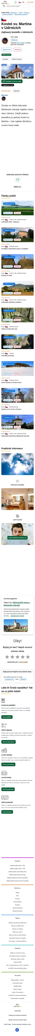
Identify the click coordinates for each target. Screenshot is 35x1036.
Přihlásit (15, 2)
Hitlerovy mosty (17, 932)
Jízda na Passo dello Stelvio (17, 935)
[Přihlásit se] (17, 180)
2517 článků (21, 43)
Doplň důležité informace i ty (17, 537)
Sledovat (14, 40)
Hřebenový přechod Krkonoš (17, 922)
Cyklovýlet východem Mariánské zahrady (15, 436)
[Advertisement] (17, 149)
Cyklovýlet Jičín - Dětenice (10, 222)
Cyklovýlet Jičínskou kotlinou (11, 302)
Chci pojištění (7, 717)
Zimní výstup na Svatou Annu (11, 382)
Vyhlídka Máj (17, 986)
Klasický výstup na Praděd (17, 938)
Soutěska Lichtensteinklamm (17, 995)
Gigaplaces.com (5, 2)
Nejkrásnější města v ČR (17, 868)
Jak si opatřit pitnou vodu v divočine (17, 965)
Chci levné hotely (8, 789)
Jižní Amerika (17, 902)
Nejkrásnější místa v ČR (17, 865)
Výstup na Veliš (6, 275)
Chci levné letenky (8, 764)
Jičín (15, 219)
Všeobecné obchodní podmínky (17, 1015)
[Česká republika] (7, 219)
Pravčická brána (17, 983)
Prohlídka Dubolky (7, 355)
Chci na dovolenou (8, 742)
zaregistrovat (9, 679)
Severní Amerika (17, 908)
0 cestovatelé (23, 662)
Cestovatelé (17, 1011)
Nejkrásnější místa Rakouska (17, 871)
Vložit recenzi (6, 54)
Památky (5, 59)
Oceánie (17, 905)
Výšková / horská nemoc (17, 953)
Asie (17, 895)
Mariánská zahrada (21, 219)
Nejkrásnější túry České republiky (17, 877)
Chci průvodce (7, 812)
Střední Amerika (17, 911)
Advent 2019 (17, 962)
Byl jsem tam (7, 49)
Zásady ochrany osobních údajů (17, 1020)
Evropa (3, 219)
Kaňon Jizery (18, 989)
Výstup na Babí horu (17, 926)
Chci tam (17, 49)
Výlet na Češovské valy (9, 329)
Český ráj (11, 219)
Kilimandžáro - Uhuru (17, 980)
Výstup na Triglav (17, 929)
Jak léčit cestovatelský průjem (17, 968)
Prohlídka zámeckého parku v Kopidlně (14, 249)
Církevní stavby (16, 59)
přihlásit (23, 679)
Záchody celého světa (17, 959)
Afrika (17, 892)
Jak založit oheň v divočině (17, 956)
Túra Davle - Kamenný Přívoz (17, 941)
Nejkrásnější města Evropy (17, 874)
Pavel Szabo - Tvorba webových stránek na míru (17, 1024)
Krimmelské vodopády (17, 998)
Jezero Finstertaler (17, 992)
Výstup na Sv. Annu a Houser (11, 409)
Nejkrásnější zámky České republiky (18, 881)
